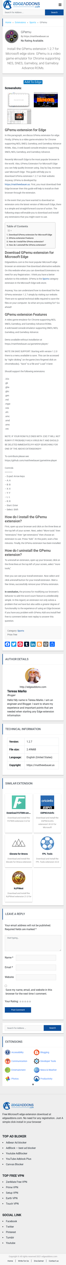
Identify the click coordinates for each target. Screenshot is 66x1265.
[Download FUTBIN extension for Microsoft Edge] (18, 801)
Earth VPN (11, 1198)
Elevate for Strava (19, 854)
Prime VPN (12, 1187)
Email (9, 967)
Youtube (10, 1243)
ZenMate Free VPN (16, 1181)
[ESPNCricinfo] (47, 801)
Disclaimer (39, 1261)
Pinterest (11, 1232)
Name (9, 957)
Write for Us (23, 1261)
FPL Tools (47, 854)
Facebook (11, 1221)
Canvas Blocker (14, 1164)
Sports (32, 22)
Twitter (10, 1226)
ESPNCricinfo (47, 813)
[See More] (33, 1084)
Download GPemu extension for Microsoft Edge (30, 234)
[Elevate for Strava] (18, 842)
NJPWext (18, 888)
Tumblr (10, 1237)
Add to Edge (19, 830)
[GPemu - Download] (33, 81)
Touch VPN (12, 1203)
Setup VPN (12, 1192)
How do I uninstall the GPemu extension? (27, 245)
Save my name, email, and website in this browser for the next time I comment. (29, 991)
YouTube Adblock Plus (18, 1158)
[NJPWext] (18, 876)
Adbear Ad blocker (16, 1142)
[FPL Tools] (47, 842)
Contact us (54, 1261)
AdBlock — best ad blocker (21, 1148)
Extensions (20, 22)
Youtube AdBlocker (16, 1153)
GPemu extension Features (21, 238)
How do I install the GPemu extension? (26, 241)
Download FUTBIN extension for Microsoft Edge (31, 813)
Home (8, 22)
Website (9, 977)
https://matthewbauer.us (17, 184)
